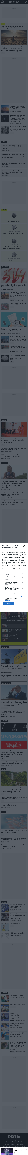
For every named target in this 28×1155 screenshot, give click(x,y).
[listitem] (14, 574)
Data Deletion (5, 609)
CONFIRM (8, 603)
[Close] (24, 546)
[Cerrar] (26, 1149)
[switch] (22, 577)
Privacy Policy (22, 609)
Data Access (14, 609)
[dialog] (14, 577)
